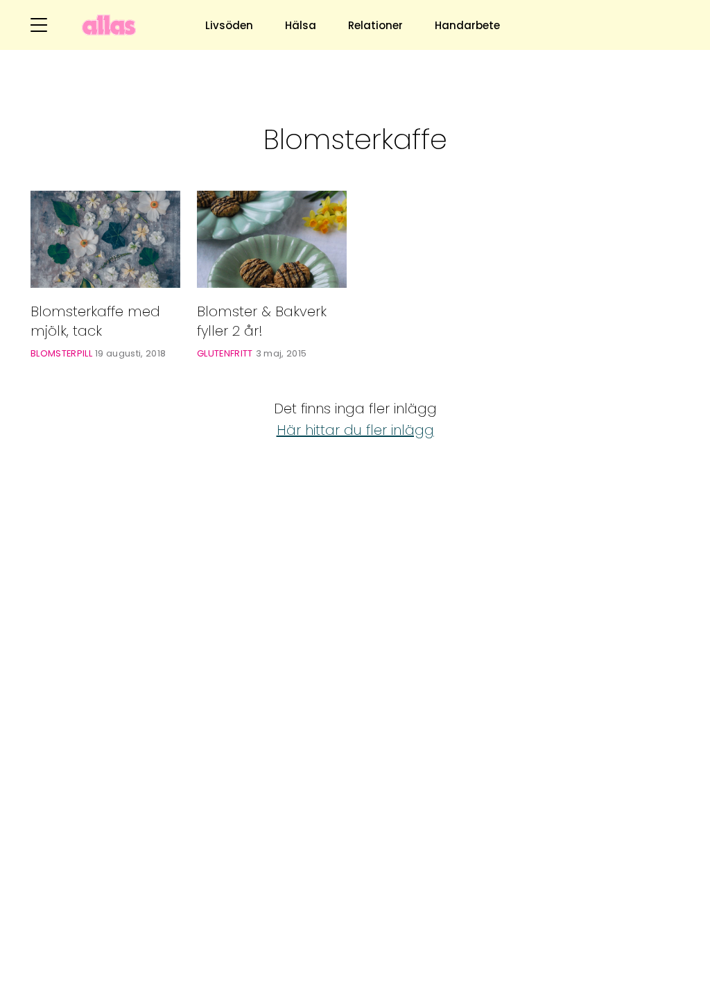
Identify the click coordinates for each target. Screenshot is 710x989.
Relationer (375, 25)
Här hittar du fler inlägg (355, 430)
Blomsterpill (61, 353)
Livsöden (229, 25)
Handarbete (467, 25)
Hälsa (300, 25)
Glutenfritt (225, 353)
